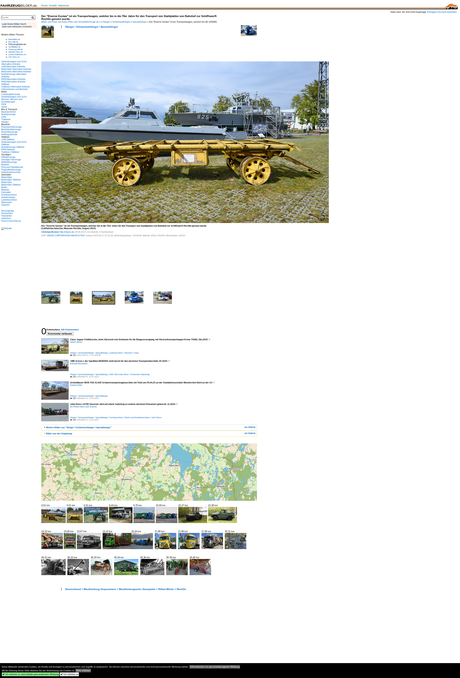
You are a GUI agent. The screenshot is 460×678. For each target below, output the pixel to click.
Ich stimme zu (69, 674)
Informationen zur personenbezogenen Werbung (215, 666)
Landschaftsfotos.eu (17, 54)
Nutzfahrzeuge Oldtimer (12, 147)
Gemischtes (7, 213)
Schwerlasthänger (121, 22)
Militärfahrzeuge (9, 162)
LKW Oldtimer (8, 139)
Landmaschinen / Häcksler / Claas (124, 353)
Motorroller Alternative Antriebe (16, 71)
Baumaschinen (8, 112)
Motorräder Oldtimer (11, 179)
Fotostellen (6, 216)
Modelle (5, 164)
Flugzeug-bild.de (15, 49)
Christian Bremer (50, 232)
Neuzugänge (7, 211)
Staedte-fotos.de (15, 52)
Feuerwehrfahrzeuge (11, 127)
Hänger (106, 22)
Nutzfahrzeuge (8, 114)
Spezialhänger (139, 22)
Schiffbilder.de (14, 47)
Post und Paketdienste (12, 167)
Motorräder (6, 177)
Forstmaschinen (9, 195)
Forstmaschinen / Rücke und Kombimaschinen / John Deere (135, 417)
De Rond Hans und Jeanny (83, 406)
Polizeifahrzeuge (9, 132)
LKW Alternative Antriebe (13, 66)
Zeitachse (6, 218)
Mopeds (5, 190)
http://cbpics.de (67, 232)
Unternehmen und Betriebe (14, 89)
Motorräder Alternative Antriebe (16, 69)
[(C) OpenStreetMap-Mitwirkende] (149, 472)
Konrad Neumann (79, 363)
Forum (44, 5)
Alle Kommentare (70, 329)
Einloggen (432, 12)
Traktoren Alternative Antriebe (15, 86)
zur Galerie (250, 427)
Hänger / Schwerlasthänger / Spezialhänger (91, 26)
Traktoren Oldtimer (10, 152)
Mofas (4, 187)
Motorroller (6, 182)
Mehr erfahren (83, 670)
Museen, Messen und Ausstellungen (11, 100)
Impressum (63, 5)
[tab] (149, 427)
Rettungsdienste (9, 134)
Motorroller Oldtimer (11, 185)
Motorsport (6, 202)
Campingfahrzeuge (10, 94)
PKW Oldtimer (8, 149)
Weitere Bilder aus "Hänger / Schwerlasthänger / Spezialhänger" (79, 427)
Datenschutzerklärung (11, 221)
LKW (3, 117)
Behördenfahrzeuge (11, 129)
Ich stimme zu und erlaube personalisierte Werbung (30, 674)
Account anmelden (447, 12)
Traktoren (6, 119)
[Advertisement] (106, 46)
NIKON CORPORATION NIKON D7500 (66, 235)
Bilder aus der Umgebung (59, 433)
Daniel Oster (76, 385)
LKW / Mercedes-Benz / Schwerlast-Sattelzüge (129, 374)
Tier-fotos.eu (14, 57)
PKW (3, 104)
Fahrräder (6, 192)
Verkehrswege (8, 197)
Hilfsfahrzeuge (8, 157)
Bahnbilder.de (14, 39)
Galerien (5, 205)
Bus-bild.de (13, 42)
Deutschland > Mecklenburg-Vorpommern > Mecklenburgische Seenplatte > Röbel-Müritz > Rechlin (125, 589)
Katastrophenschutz (11, 172)
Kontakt (53, 5)
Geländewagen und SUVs (14, 97)
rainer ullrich (76, 342)
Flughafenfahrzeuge (11, 169)
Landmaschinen (9, 200)
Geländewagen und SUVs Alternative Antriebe (14, 62)
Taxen (4, 107)
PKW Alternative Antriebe (13, 79)
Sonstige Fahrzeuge (11, 159)
